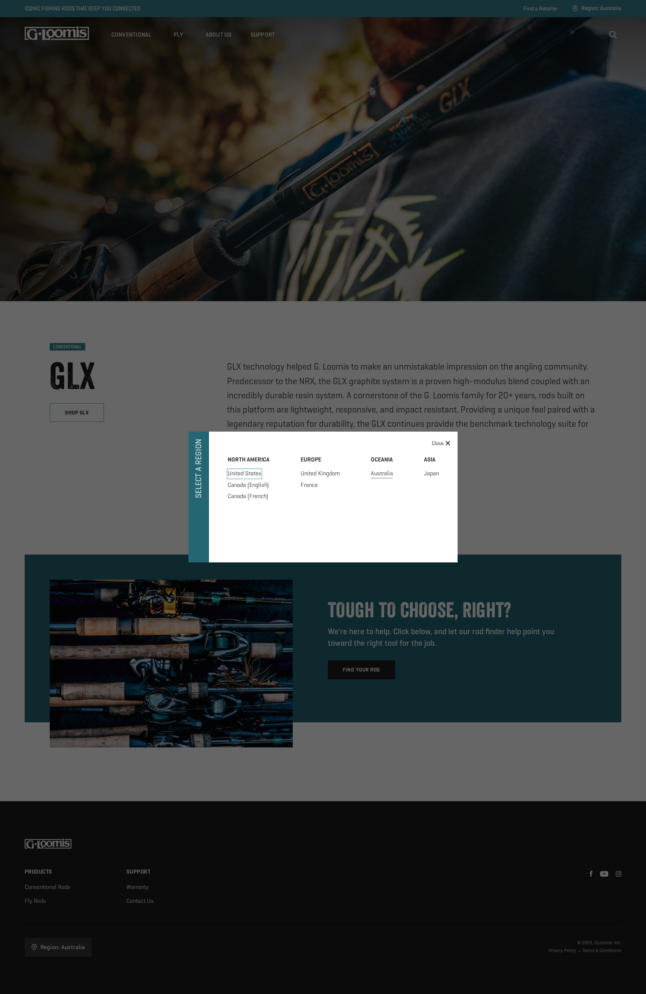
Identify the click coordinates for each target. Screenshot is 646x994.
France (309, 485)
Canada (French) (248, 496)
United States (244, 473)
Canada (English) (248, 485)
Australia (382, 473)
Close (438, 443)
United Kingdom (320, 473)
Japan (431, 473)
